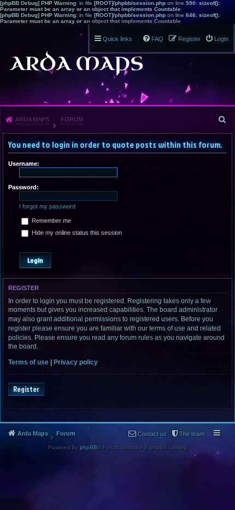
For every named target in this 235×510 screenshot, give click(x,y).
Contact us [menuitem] (152, 434)
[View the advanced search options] (223, 119)
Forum (72, 119)
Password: (23, 187)
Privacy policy (76, 362)
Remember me (50, 220)
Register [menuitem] (189, 39)
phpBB (88, 447)
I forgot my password (47, 206)
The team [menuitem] (191, 434)
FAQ (157, 39)
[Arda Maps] (75, 63)
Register (26, 389)
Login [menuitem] (221, 39)
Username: (23, 163)
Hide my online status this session (76, 232)
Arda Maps (32, 119)
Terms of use (28, 362)
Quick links (117, 39)
